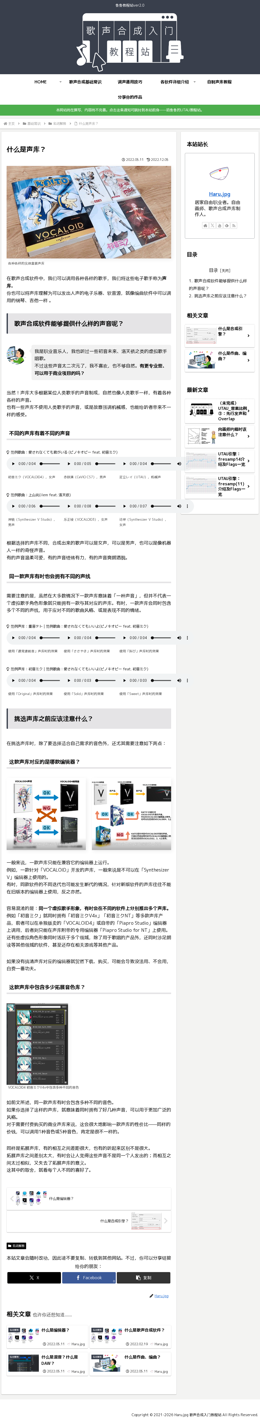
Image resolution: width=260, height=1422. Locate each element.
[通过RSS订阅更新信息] (234, 225)
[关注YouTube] (219, 225)
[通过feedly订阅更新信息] (226, 225)
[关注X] (212, 225)
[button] (143, 1278)
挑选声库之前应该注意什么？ (220, 296)
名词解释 (18, 1246)
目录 (213, 270)
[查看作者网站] (205, 225)
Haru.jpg (219, 194)
